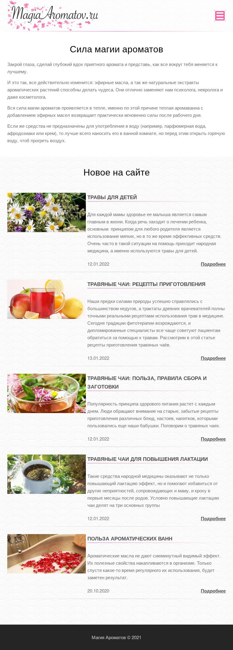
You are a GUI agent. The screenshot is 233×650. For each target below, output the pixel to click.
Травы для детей (112, 197)
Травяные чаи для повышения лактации (147, 458)
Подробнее (213, 264)
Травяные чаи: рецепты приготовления (146, 283)
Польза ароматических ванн (129, 538)
